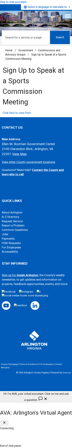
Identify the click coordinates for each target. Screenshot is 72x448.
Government (25, 50)
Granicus (67, 372)
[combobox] (46, 7)
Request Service (12, 221)
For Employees (11, 247)
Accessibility (10, 251)
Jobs (5, 234)
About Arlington (12, 212)
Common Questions (15, 230)
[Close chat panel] (4, 423)
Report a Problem (13, 225)
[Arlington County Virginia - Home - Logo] (29, 19)
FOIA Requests (11, 243)
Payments (8, 238)
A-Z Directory (10, 217)
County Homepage (9, 364)
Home (9, 50)
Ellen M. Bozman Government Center (28, 144)
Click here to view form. (17, 113)
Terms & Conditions (29, 364)
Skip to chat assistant (13, 2)
